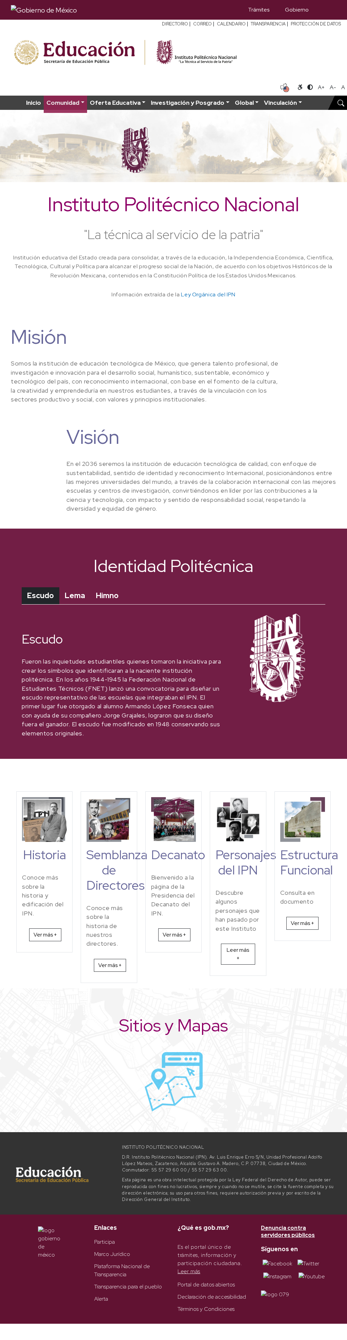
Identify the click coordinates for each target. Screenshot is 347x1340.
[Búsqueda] (326, 10)
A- (333, 87)
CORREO (202, 24)
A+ (321, 87)
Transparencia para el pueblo (128, 1286)
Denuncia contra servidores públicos (288, 1231)
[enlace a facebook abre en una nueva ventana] (277, 1263)
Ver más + (45, 934)
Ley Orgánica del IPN (208, 294)
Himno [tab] (107, 595)
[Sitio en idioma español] (284, 86)
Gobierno (297, 9)
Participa (104, 1241)
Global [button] (244, 102)
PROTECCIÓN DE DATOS (316, 24)
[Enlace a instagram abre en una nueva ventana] (277, 1275)
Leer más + (238, 954)
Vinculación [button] (280, 102)
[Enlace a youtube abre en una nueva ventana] (312, 1275)
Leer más (189, 1271)
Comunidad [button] (62, 102)
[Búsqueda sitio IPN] (341, 103)
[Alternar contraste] (310, 87)
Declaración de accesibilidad (212, 1296)
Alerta (101, 1298)
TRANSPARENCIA (268, 24)
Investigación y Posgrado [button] (187, 102)
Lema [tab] (75, 595)
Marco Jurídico (112, 1254)
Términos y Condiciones (206, 1309)
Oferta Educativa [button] (115, 102)
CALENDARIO (231, 24)
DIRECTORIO (175, 24)
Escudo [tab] (40, 595)
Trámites (258, 9)
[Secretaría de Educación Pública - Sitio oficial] (79, 52)
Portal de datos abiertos (206, 1284)
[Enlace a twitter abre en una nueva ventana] (308, 1263)
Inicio (33, 102)
